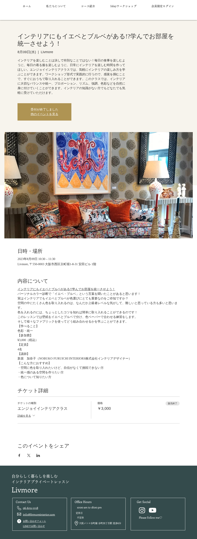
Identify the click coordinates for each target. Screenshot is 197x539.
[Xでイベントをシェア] (29, 455)
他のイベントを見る (44, 114)
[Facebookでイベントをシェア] (19, 455)
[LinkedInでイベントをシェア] (38, 455)
